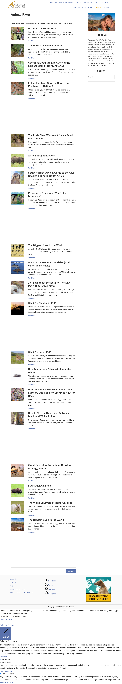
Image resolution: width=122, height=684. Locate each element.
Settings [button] (3, 619)
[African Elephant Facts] (17, 160)
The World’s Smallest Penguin (45, 45)
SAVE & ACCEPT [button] (7, 683)
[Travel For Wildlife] (18, 5)
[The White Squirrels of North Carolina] (17, 507)
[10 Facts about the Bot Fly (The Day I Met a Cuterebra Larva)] (17, 287)
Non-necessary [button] (6, 671)
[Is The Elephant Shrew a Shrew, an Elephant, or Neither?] (17, 88)
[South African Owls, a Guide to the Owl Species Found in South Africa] (17, 177)
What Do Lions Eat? (39, 352)
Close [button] (10, 619)
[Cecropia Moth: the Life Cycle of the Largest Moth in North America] (17, 67)
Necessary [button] (4, 656)
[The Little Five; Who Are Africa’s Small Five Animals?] (17, 140)
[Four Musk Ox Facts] (17, 490)
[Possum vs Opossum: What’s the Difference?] (17, 198)
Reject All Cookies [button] (7, 625)
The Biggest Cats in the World (45, 245)
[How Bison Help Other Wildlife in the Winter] (17, 374)
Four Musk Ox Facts (40, 485)
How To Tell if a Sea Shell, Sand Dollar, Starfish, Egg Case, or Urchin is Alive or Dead (51, 392)
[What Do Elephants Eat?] (17, 308)
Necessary (6, 659)
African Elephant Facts (41, 155)
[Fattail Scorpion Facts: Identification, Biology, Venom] (17, 470)
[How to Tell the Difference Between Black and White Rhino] (17, 418)
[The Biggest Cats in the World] (17, 250)
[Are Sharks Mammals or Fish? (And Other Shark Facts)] (17, 267)
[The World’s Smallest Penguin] (17, 50)
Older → (71, 571)
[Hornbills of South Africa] (17, 33)
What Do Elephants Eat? (42, 303)
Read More (31, 41)
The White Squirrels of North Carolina (50, 502)
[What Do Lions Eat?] (17, 357)
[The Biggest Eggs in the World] (17, 524)
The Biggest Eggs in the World (46, 520)
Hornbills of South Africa (42, 28)
